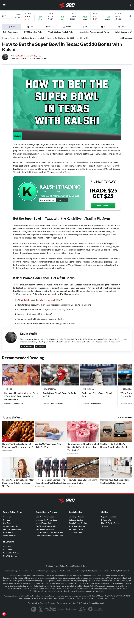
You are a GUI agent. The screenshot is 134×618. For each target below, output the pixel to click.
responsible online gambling (103, 588)
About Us (7, 517)
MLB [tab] (31, 27)
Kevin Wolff (18, 56)
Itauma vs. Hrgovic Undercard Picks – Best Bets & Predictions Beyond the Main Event (21, 396)
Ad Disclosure (126, 38)
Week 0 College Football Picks (60, 32)
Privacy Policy (59, 566)
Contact (6, 520)
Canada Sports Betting (78, 523)
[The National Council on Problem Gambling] (95, 609)
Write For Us (8, 532)
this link (25, 300)
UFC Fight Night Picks (33, 32)
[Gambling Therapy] (50, 609)
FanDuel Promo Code (45, 529)
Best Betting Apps (76, 529)
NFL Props (7, 549)
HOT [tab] (12, 27)
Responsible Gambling (12, 529)
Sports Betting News (25, 38)
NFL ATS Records (10, 556)
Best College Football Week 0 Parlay (94, 32)
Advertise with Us (10, 526)
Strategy (104, 526)
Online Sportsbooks (77, 517)
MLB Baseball (50, 389)
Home (4, 38)
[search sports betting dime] (130, 5)
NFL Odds (7, 546)
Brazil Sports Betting (77, 526)
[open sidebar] (4, 5)
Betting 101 (106, 520)
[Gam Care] (41, 609)
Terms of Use (71, 566)
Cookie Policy (82, 566)
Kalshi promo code (47, 300)
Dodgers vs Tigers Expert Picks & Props (97, 394)
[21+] (34, 609)
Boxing (9, 389)
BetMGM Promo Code (45, 517)
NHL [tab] (105, 27)
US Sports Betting (76, 520)
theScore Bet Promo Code (46, 520)
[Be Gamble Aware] (67, 609)
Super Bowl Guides (109, 517)
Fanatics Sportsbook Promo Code (49, 535)
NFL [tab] (49, 27)
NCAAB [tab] (124, 27)
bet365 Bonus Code (44, 523)
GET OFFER (103, 205)
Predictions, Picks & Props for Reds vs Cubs (59, 394)
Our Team (7, 523)
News (12, 38)
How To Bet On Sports (110, 523)
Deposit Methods (76, 532)
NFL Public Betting (10, 553)
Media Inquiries (9, 535)
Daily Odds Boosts (10, 32)
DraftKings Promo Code (46, 526)
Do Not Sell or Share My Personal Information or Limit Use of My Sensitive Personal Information (67, 603)
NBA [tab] (86, 27)
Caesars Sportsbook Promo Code (49, 532)
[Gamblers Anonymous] (82, 609)
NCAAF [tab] (68, 27)
